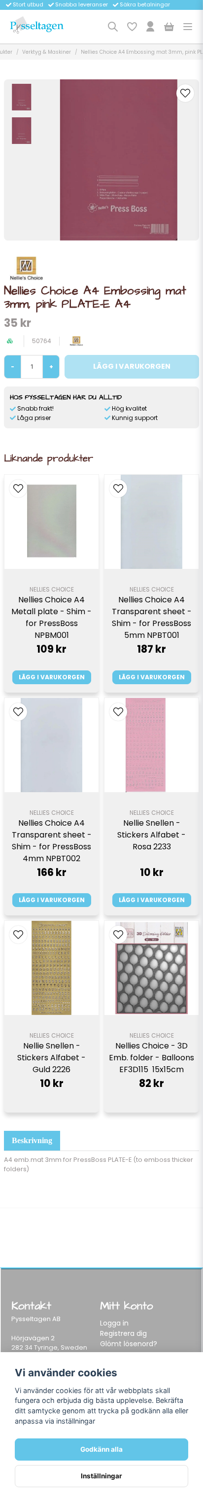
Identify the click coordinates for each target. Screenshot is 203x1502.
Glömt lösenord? (128, 1344)
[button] (185, 93)
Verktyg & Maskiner (46, 52)
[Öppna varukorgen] (169, 26)
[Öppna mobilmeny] (187, 26)
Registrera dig (123, 1333)
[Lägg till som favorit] (131, 26)
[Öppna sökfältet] (112, 26)
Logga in (114, 1323)
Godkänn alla (101, 1449)
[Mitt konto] (150, 26)
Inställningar (101, 1476)
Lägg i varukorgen (52, 677)
